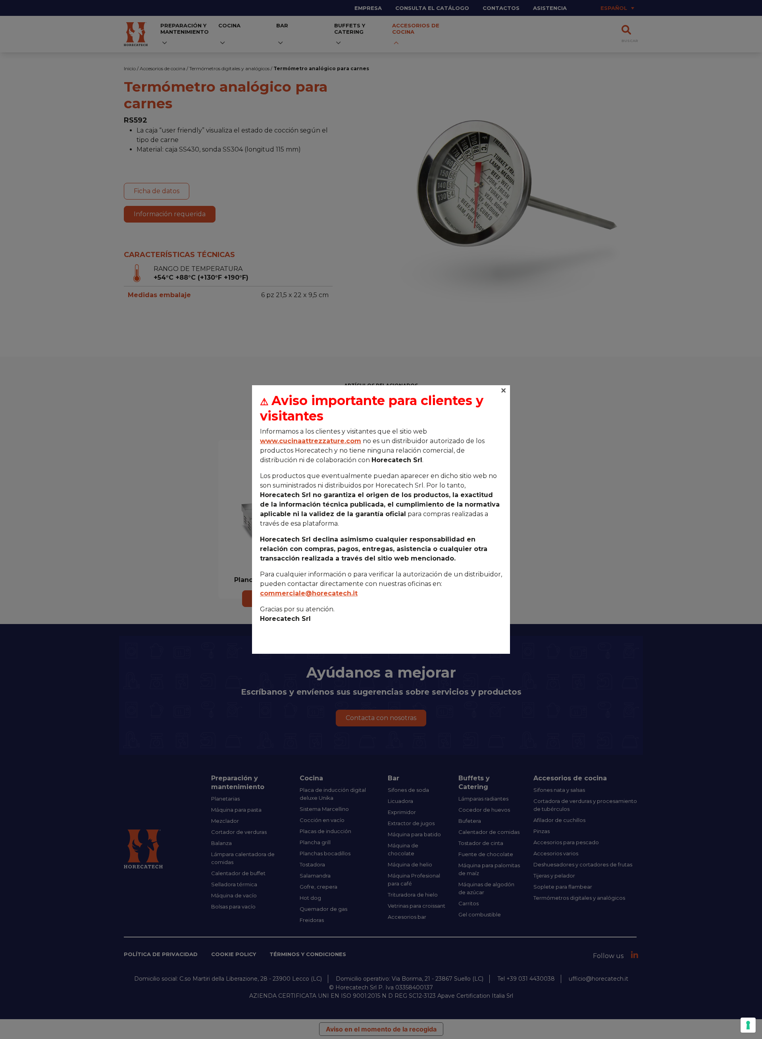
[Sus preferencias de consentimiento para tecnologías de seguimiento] (748, 1025)
